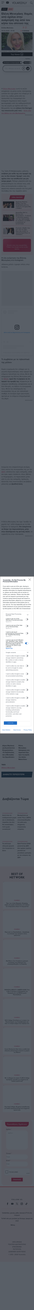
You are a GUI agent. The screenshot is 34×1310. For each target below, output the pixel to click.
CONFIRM (10, 723)
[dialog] (17, 655)
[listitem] (17, 614)
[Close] (30, 580)
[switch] (26, 619)
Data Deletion (6, 730)
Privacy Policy (28, 730)
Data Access (17, 730)
